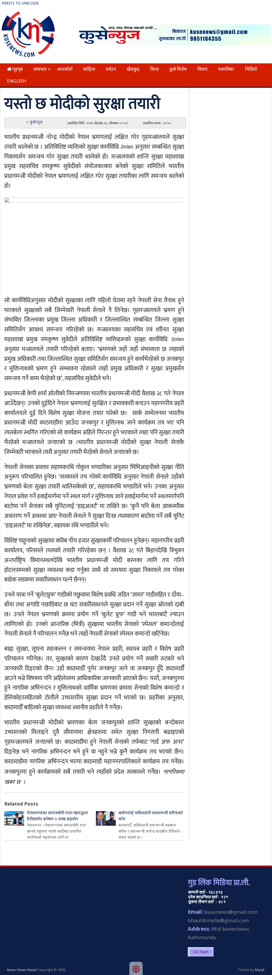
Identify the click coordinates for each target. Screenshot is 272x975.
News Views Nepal (21, 969)
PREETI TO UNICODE (20, 3)
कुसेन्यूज (36, 122)
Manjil (259, 969)
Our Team (200, 952)
